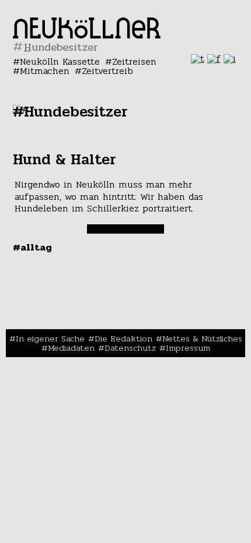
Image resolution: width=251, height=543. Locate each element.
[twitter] (197, 58)
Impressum (188, 347)
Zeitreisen (134, 61)
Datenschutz (130, 347)
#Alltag (32, 247)
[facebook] (214, 58)
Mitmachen (44, 71)
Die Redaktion (123, 338)
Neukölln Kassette (60, 61)
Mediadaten (71, 347)
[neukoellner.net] (87, 35)
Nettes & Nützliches (202, 338)
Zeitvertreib (107, 71)
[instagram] (230, 58)
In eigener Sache (50, 338)
